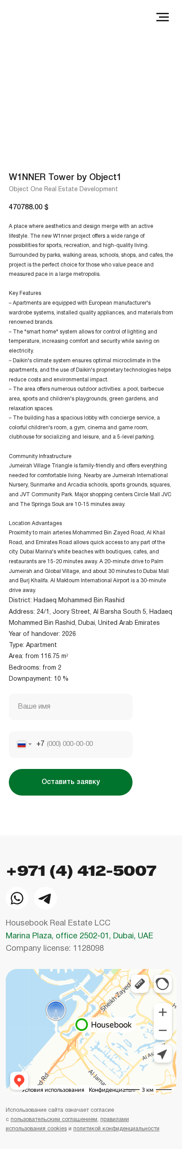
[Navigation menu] (162, 17)
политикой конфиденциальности (116, 1129)
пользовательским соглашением (54, 1119)
